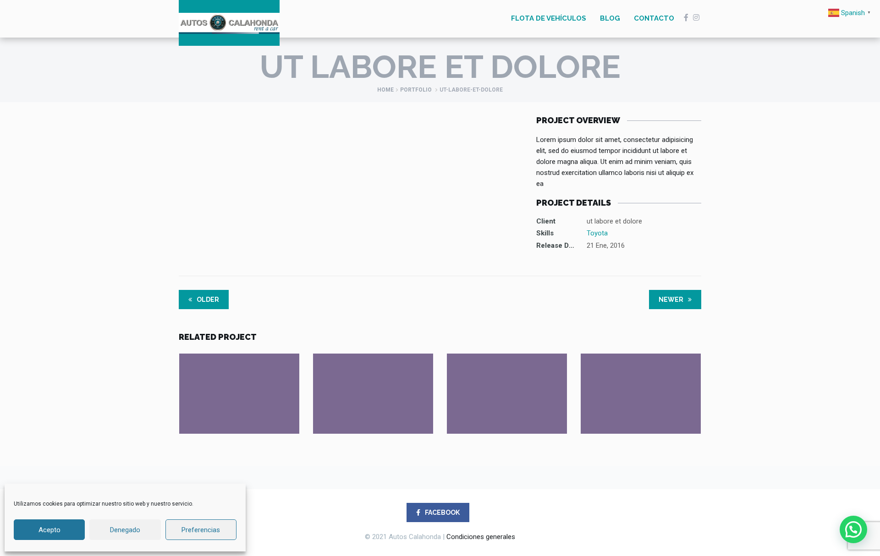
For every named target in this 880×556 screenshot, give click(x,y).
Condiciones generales (480, 537)
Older (207, 299)
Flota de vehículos (548, 18)
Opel (641, 388)
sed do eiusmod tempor (507, 376)
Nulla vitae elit (641, 376)
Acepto (49, 530)
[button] (853, 529)
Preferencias (201, 530)
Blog (610, 18)
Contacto (654, 18)
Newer (672, 299)
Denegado (125, 530)
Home (385, 90)
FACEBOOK (442, 512)
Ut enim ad (239, 376)
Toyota (597, 233)
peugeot (507, 388)
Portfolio (416, 90)
